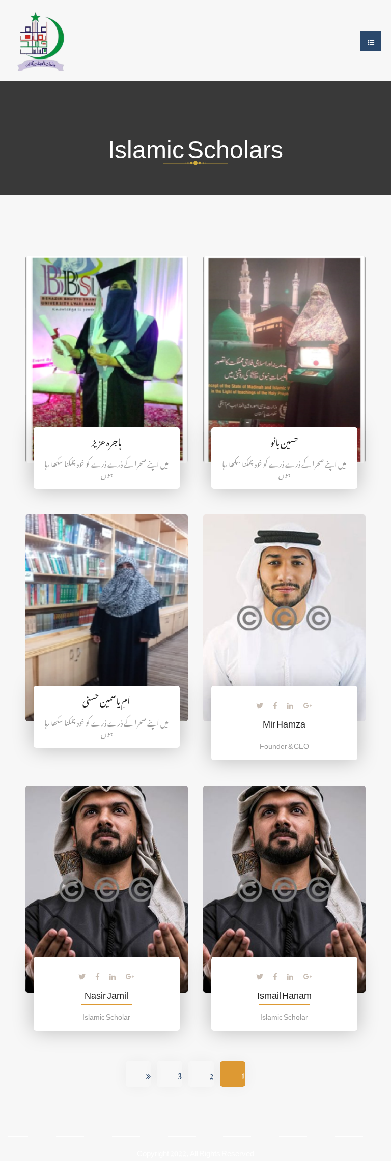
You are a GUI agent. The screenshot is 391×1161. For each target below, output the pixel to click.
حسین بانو (284, 440)
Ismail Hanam (284, 992)
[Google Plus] (308, 703)
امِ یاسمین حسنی (106, 698)
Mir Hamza (284, 721)
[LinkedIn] (290, 703)
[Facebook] (275, 703)
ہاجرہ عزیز (106, 440)
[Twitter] (259, 703)
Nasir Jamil (106, 992)
